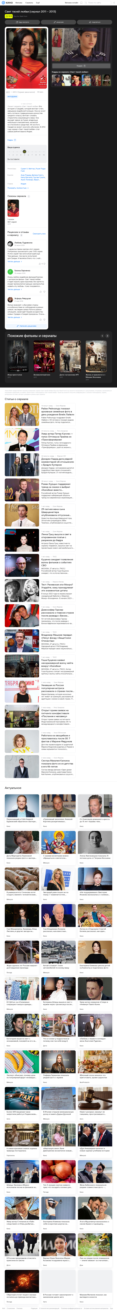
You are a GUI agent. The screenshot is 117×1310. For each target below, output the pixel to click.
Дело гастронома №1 (69, 375)
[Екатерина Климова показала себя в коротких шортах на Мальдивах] (58, 1214)
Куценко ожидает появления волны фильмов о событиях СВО (57, 562)
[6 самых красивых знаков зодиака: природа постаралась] (22, 1141)
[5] (25, 155)
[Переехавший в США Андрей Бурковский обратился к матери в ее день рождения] (22, 811)
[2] (13, 155)
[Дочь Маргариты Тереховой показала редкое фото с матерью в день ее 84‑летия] (22, 848)
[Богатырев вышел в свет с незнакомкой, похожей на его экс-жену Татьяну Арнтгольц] (22, 1031)
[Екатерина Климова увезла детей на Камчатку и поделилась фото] (95, 958)
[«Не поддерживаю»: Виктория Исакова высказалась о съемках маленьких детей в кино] (95, 885)
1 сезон (11, 219)
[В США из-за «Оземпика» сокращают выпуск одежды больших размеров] (22, 994)
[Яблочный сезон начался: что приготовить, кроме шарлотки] (95, 1067)
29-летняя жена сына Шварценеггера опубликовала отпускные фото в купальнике (55, 512)
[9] (40, 155)
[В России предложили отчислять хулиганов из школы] (22, 1250)
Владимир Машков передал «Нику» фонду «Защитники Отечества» (56, 638)
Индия (23, 184)
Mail (3, 1308)
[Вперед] (107, 336)
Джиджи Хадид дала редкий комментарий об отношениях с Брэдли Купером (57, 462)
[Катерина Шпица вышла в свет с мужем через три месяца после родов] (58, 994)
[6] (28, 155)
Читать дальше (14, 261)
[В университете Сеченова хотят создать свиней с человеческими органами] (22, 885)
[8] (36, 155)
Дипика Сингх (37, 175)
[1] (10, 155)
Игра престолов (15, 375)
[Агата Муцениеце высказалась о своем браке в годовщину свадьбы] (95, 1214)
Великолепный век (42, 375)
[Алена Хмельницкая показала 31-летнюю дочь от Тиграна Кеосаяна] (95, 848)
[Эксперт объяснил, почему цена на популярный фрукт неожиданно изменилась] (22, 1067)
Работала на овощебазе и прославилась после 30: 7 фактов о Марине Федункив (56, 738)
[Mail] (3, 2)
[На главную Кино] (9, 2)
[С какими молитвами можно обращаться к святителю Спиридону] (58, 848)
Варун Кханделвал (30, 181)
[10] (44, 155)
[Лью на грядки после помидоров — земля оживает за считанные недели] (95, 1250)
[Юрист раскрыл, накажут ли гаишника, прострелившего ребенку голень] (95, 1104)
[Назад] (102, 336)
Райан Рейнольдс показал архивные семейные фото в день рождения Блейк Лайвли (57, 411)
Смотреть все (39, 234)
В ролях (10, 175)
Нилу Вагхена (26, 177)
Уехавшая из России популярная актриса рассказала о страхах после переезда (57, 688)
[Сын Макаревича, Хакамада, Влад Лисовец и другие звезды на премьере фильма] (22, 921)
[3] (17, 155)
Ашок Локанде (27, 180)
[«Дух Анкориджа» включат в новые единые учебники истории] (95, 1141)
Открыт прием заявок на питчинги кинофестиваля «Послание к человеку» (55, 713)
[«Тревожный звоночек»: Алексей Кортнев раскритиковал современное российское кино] (58, 811)
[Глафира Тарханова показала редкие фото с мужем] (58, 1067)
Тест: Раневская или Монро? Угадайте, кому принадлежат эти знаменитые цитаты (57, 587)
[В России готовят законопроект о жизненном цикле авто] (58, 1287)
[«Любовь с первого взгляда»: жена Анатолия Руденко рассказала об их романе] (95, 1031)
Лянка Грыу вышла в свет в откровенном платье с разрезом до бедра (56, 537)
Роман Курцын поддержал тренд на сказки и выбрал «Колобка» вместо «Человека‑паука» (55, 487)
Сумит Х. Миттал (28, 169)
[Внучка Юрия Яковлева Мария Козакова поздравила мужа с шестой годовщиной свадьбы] (58, 1250)
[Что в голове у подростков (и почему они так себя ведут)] (58, 1031)
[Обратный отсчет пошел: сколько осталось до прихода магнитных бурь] (22, 1287)
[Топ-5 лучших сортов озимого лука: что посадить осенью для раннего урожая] (58, 1177)
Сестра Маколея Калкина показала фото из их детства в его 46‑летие (57, 763)
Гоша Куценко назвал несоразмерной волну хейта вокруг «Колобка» (57, 663)
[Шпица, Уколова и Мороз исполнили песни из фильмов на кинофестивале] (22, 1177)
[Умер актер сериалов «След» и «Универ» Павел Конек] (95, 994)
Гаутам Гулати (39, 177)
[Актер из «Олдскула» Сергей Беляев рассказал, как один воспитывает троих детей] (95, 921)
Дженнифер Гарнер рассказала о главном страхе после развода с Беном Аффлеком (57, 613)
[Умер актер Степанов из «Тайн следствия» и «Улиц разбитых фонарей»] (22, 1214)
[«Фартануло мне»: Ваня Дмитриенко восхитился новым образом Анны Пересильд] (58, 1141)
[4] (21, 155)
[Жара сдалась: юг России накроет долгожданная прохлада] (22, 958)
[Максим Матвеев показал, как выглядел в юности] (95, 1287)
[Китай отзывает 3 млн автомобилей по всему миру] (58, 958)
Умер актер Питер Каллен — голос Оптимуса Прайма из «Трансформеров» (57, 437)
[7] (32, 155)
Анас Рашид (26, 175)
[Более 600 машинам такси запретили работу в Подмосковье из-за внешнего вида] (22, 1104)
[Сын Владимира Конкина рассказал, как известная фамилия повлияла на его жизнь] (58, 921)
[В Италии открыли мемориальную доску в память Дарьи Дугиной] (58, 1104)
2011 (8, 92)
